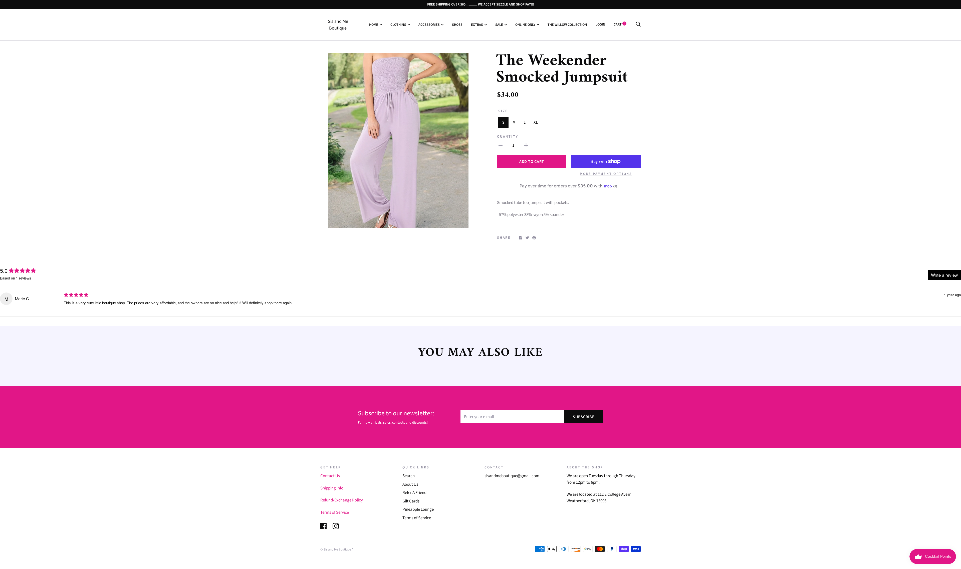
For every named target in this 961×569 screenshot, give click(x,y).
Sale (499, 24)
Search (408, 476)
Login (600, 24)
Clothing (398, 24)
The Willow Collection (567, 24)
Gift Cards (410, 501)
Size (503, 111)
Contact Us (330, 476)
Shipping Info (331, 488)
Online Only (525, 24)
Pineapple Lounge (418, 509)
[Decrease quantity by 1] (500, 145)
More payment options (606, 173)
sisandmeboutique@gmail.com (512, 476)
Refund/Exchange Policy (341, 500)
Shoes (457, 24)
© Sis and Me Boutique (335, 549)
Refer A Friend (414, 493)
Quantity (507, 136)
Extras (477, 24)
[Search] (638, 24)
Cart (619, 24)
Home (373, 24)
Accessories (429, 24)
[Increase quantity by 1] (526, 145)
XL (536, 122)
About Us (410, 484)
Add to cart (531, 161)
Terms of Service (334, 512)
